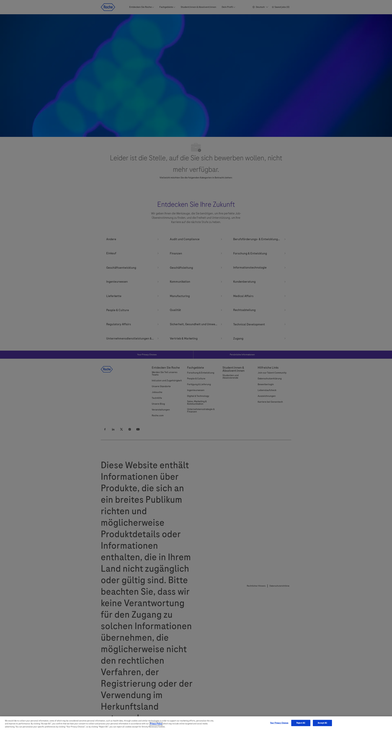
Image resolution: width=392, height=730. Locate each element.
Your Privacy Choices (279, 722)
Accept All (322, 722)
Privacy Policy (156, 723)
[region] (196, 723)
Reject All (300, 722)
